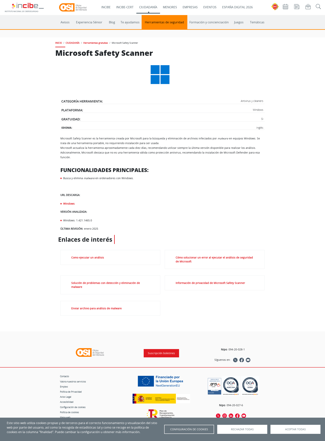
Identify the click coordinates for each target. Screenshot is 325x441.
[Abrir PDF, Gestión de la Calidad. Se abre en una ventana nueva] (250, 386)
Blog (112, 22)
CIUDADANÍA (148, 7)
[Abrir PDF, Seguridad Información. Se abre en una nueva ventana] (231, 386)
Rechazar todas (242, 429)
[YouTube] (248, 359)
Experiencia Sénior (89, 22)
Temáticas (257, 22)
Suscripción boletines (161, 353)
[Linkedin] (231, 415)
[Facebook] (241, 359)
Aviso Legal (65, 396)
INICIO (58, 42)
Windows (69, 203)
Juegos (239, 22)
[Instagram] (224, 415)
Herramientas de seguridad (164, 22)
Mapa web (65, 417)
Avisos (65, 22)
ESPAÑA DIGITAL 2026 (237, 7)
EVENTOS (209, 7)
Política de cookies (69, 412)
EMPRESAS (190, 7)
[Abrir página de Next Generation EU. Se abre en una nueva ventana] (161, 382)
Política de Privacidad (71, 391)
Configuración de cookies (73, 407)
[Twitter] (235, 359)
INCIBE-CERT (125, 7)
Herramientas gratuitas (95, 42)
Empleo (64, 386)
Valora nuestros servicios (73, 381)
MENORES (170, 7)
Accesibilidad (66, 401)
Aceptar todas (295, 429)
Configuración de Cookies (189, 429)
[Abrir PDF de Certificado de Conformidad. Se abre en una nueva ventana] (214, 385)
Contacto (64, 376)
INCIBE (106, 7)
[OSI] (90, 352)
